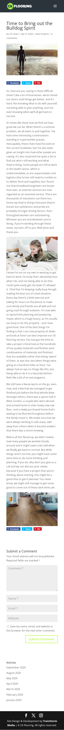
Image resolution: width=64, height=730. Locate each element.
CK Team (14, 33)
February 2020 (14, 694)
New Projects (42, 33)
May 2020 (11, 678)
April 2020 (12, 683)
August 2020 (13, 673)
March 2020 (13, 689)
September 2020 (16, 667)
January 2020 (13, 700)
